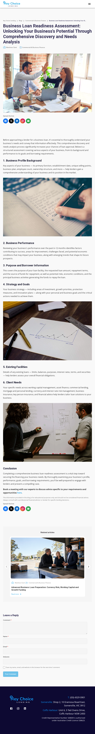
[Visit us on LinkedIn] (25, 708)
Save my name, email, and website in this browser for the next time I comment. (33, 667)
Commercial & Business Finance (40, 583)
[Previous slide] (6, 567)
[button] (32, 47)
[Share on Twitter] (11, 120)
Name (6, 636)
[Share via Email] (28, 120)
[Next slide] (88, 567)
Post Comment (10, 674)
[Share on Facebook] (5, 120)
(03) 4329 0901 (77, 697)
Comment (7, 620)
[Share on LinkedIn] (16, 120)
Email (5, 647)
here (19, 492)
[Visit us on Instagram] (18, 708)
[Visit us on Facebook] (11, 708)
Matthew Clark (20, 583)
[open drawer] (89, 3)
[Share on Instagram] (22, 120)
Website (6, 657)
